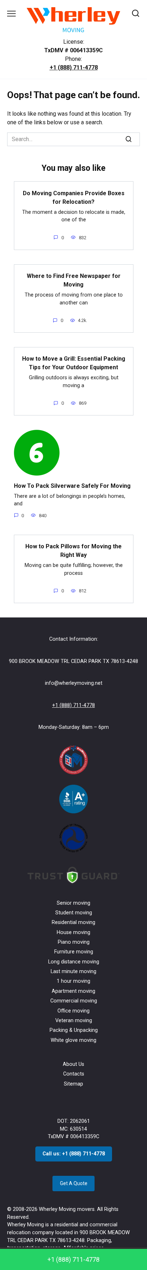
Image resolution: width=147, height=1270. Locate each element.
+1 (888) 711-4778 (74, 67)
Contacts (73, 1074)
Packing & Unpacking (74, 1030)
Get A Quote (73, 1183)
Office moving (73, 1011)
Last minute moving (73, 971)
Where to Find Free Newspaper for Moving (74, 280)
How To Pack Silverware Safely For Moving (72, 485)
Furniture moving (73, 952)
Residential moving (73, 922)
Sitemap (73, 1084)
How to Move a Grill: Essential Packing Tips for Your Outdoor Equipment (73, 363)
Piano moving (74, 942)
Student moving (73, 913)
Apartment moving (73, 991)
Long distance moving (73, 962)
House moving (73, 932)
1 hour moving (73, 981)
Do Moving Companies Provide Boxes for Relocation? (74, 197)
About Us (73, 1064)
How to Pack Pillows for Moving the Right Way (73, 550)
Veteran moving (73, 1021)
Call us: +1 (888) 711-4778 (73, 1154)
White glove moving (73, 1040)
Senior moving (73, 903)
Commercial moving (73, 1001)
